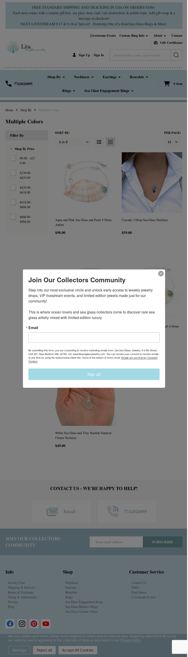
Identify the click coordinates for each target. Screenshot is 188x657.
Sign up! (94, 374)
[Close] (161, 273)
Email (33, 328)
